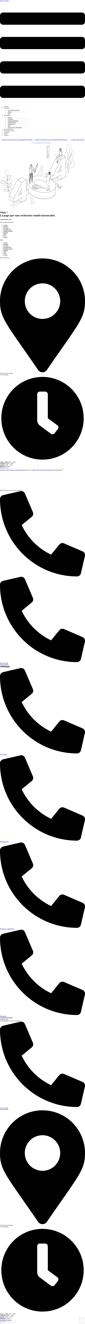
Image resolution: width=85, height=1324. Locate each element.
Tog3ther (6, 108)
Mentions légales (4, 841)
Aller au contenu (4, 0)
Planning (5, 232)
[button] (5, 1320)
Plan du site (3, 1016)
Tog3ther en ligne (8, 231)
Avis (9, 113)
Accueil (5, 225)
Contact (6, 135)
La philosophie (13, 110)
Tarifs (4, 234)
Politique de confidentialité (7, 929)
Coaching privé (7, 229)
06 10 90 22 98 (4, 663)
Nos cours (7, 115)
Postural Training (15, 127)
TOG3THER (3, 754)
